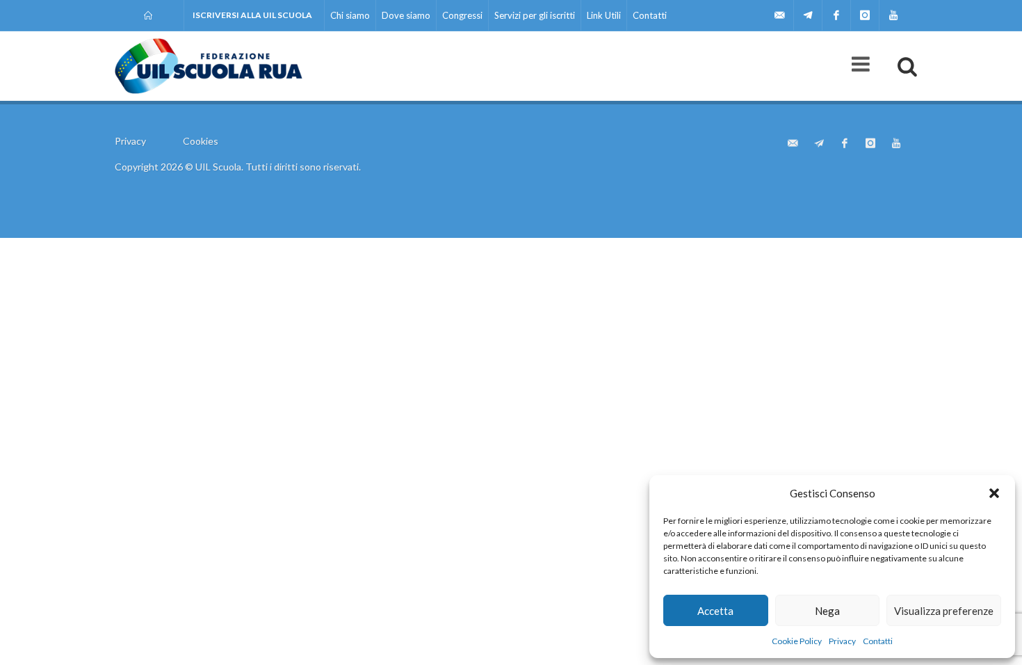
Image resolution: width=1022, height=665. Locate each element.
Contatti (878, 641)
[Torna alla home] (149, 15)
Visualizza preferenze (943, 610)
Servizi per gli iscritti (534, 15)
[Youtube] (893, 15)
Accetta (715, 610)
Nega (827, 610)
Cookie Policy (797, 641)
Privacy (842, 641)
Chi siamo (350, 15)
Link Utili (604, 15)
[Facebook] (836, 15)
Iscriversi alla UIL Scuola (252, 15)
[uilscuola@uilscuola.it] (779, 15)
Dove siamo (406, 15)
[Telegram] (808, 15)
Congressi (462, 15)
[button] (994, 493)
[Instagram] (865, 15)
